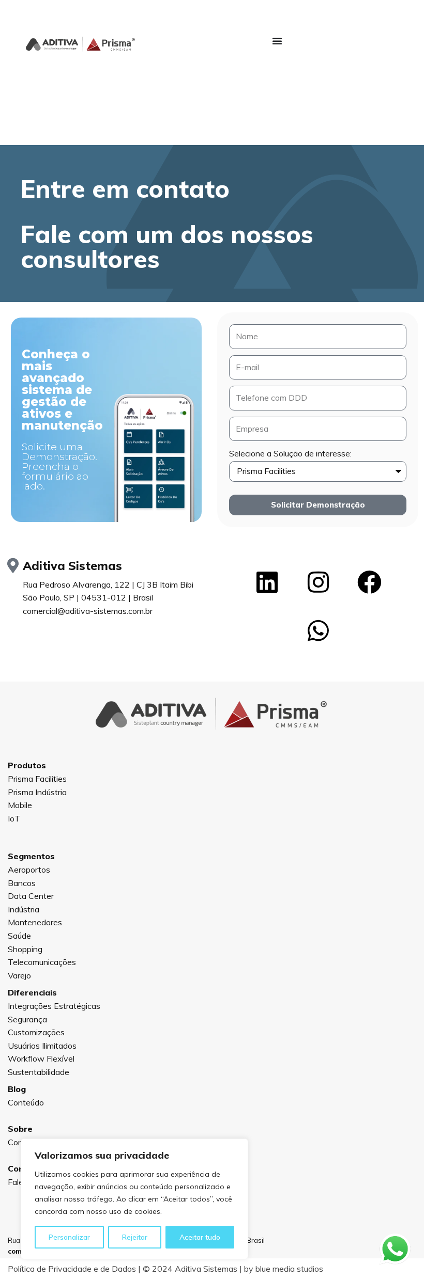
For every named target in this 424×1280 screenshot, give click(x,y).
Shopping (25, 949)
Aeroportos (29, 869)
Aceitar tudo (199, 1237)
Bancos (22, 883)
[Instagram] (318, 582)
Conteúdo (26, 1102)
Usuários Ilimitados (42, 1045)
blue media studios (289, 1268)
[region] (134, 1199)
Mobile (20, 805)
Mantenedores (35, 922)
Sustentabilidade (38, 1072)
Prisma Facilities (37, 778)
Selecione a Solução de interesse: (290, 453)
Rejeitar (134, 1237)
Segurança (27, 1019)
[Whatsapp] (318, 631)
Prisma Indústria (37, 792)
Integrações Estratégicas (54, 1006)
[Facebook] (369, 582)
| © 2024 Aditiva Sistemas (122, 1268)
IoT (14, 818)
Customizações (36, 1032)
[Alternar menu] (277, 41)
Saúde (19, 935)
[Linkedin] (267, 582)
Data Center (31, 896)
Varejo (19, 975)
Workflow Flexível (41, 1058)
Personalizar (69, 1237)
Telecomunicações (42, 962)
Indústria (23, 909)
